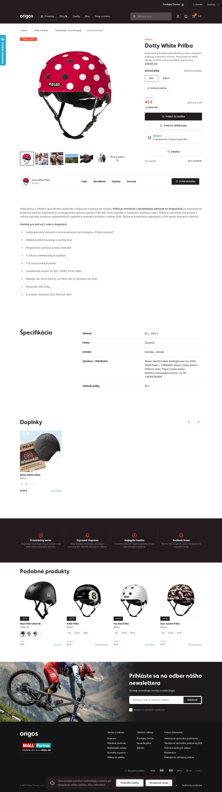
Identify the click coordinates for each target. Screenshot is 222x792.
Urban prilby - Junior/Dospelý (68, 30)
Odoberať (192, 700)
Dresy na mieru (102, 16)
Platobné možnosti (116, 743)
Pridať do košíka (175, 116)
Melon (148, 39)
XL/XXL (77, 633)
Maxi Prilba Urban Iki (30, 623)
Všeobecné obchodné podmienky (181, 738)
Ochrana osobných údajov (177, 748)
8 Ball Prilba (73, 623)
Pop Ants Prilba (121, 623)
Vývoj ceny (153, 107)
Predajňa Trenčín (171, 4)
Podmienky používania (192, 785)
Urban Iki (24, 627)
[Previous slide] (189, 422)
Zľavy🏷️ (63, 16)
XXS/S (166, 78)
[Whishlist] (186, 16)
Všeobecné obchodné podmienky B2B (183, 743)
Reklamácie (170, 752)
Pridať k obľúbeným (175, 125)
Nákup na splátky (116, 757)
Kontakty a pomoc (116, 752)
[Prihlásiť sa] (178, 16)
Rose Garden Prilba (170, 623)
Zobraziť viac (151, 63)
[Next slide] (198, 422)
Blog (87, 16)
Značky (76, 16)
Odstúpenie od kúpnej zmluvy (179, 757)
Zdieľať (175, 151)
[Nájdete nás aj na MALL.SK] (36, 747)
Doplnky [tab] (116, 181)
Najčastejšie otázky (116, 748)
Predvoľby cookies (130, 782)
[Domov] (29, 734)
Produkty (49, 16)
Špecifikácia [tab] (99, 181)
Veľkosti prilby (152, 70)
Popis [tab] (84, 181)
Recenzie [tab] (131, 181)
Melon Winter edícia (30, 475)
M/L (151, 78)
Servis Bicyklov (144, 743)
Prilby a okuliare (41, 30)
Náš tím (140, 748)
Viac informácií (96, 784)
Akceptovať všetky (159, 782)
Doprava (111, 738)
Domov (24, 30)
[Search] (134, 16)
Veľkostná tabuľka (158, 88)
